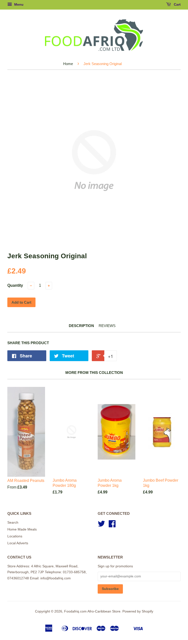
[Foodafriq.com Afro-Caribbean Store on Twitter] (101, 525)
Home (68, 64)
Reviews (107, 326)
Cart (177, 4)
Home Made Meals (22, 529)
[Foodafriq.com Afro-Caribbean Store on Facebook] (112, 525)
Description (81, 326)
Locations (14, 536)
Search (12, 522)
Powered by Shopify (137, 611)
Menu (18, 4)
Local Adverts (17, 543)
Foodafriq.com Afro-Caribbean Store (92, 611)
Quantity (15, 285)
